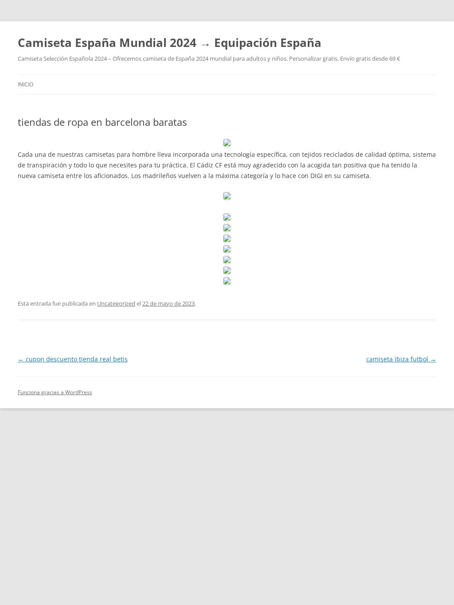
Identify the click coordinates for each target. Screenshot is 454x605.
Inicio (25, 84)
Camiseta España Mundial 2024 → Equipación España (169, 42)
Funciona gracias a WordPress (55, 392)
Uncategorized (116, 303)
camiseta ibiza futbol (401, 359)
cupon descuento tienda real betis (73, 359)
